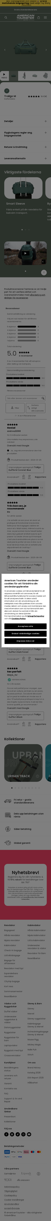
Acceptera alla (25, 626)
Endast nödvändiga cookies (25, 633)
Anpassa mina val (25, 641)
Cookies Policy (18, 618)
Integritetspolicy (35, 616)
